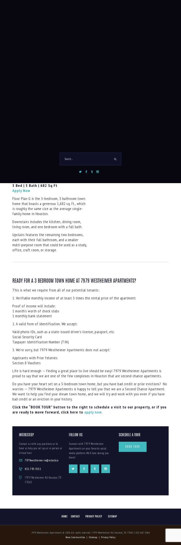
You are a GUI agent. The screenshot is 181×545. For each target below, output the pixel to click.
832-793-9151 (33, 469)
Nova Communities (75, 537)
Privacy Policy (108, 537)
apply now (93, 412)
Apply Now (21, 190)
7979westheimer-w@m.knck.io (41, 460)
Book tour (132, 446)
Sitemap (93, 537)
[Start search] (115, 159)
